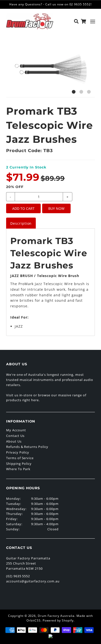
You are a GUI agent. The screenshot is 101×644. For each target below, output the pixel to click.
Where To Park (18, 469)
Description (21, 223)
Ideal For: (19, 317)
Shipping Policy (19, 463)
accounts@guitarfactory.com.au (33, 581)
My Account (16, 430)
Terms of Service (20, 458)
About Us (14, 441)
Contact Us (15, 435)
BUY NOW (56, 208)
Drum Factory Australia (56, 616)
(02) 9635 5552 (18, 576)
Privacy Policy (17, 452)
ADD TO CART (23, 208)
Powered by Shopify (58, 620)
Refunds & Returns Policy (27, 446)
